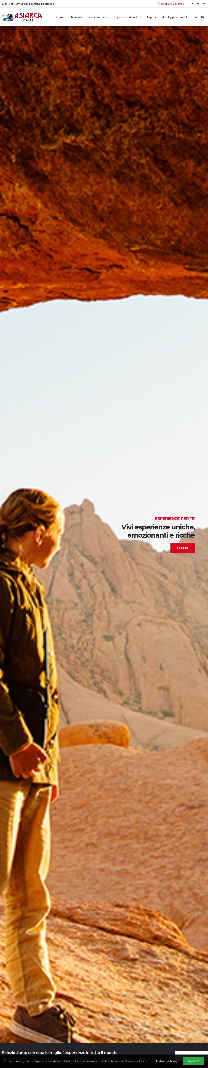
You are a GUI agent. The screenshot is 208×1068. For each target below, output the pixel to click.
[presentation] (8, 534)
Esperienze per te (98, 17)
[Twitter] (198, 3)
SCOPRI (25, 548)
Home (60, 17)
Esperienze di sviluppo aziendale (167, 17)
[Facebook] (193, 3)
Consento (193, 1061)
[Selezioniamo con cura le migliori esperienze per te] (22, 17)
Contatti (198, 17)
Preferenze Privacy (167, 1061)
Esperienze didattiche (128, 17)
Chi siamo (75, 17)
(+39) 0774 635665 (172, 3)
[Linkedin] (203, 3)
